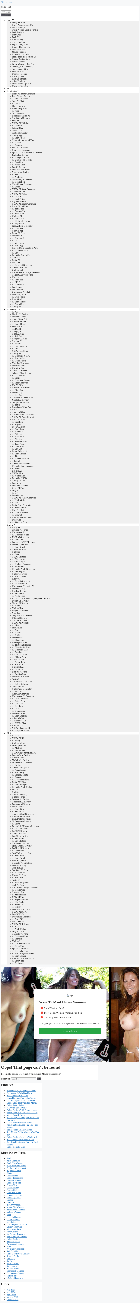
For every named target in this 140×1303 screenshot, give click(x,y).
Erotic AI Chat (18, 233)
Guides (10, 1200)
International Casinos (16, 1210)
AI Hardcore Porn (20, 250)
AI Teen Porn (18, 213)
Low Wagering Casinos (17, 1224)
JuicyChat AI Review (21, 96)
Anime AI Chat (18, 412)
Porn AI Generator (20, 485)
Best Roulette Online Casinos (19, 1130)
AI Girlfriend (17, 228)
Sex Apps (11, 1258)
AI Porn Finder (18, 138)
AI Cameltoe (17, 703)
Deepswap (16, 520)
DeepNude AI (18, 637)
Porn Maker (12, 91)
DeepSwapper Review (22, 544)
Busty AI (16, 527)
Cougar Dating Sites (21, 59)
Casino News (12, 1175)
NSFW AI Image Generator (24, 204)
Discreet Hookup (19, 74)
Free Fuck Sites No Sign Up (24, 57)
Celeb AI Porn (18, 488)
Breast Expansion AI (21, 116)
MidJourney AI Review (22, 179)
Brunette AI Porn (19, 672)
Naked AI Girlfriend (21, 363)
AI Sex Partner (18, 750)
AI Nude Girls (18, 500)
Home (9, 20)
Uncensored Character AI (23, 586)
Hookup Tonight (19, 79)
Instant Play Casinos (15, 1207)
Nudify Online (18, 480)
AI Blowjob (17, 515)
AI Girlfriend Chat (20, 650)
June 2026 (11, 1292)
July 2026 (11, 1290)
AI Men (15, 625)
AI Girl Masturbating (21, 943)
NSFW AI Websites (20, 123)
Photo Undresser (19, 106)
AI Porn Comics (19, 576)
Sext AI (15, 679)
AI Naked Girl (18, 873)
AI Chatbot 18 (18, 559)
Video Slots (12, 1276)
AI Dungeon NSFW (21, 157)
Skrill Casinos (13, 1263)
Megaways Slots (14, 1229)
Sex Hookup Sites (20, 69)
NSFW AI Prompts (20, 623)
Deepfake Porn (18, 365)
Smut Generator (19, 113)
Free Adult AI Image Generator (25, 826)
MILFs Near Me (19, 52)
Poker (9, 1246)
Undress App (17, 231)
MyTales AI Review (21, 760)
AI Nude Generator (20, 458)
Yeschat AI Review (20, 400)
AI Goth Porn (18, 446)
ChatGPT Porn (18, 659)
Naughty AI (17, 331)
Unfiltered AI (18, 667)
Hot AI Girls (17, 385)
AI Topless (16, 424)
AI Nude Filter (18, 476)
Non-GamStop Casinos (17, 1236)
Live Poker (11, 1222)
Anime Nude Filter (20, 319)
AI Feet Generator (20, 383)
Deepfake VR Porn (20, 676)
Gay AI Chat (17, 130)
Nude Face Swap (19, 574)
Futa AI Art (17, 326)
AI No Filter (17, 177)
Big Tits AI (17, 471)
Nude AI (16, 941)
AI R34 (15, 926)
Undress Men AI (19, 743)
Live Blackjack (13, 1219)
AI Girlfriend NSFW (21, 356)
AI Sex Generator (19, 346)
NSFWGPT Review (21, 843)
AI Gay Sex (17, 395)
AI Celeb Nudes (19, 361)
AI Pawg (16, 824)
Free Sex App (18, 71)
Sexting (10, 525)
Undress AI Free (19, 321)
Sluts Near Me (18, 49)
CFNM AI (16, 258)
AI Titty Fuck (18, 209)
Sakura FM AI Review (22, 373)
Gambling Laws (14, 1197)
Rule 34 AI (17, 299)
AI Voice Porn (18, 838)
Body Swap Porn (19, 108)
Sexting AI (16, 880)
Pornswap (16, 483)
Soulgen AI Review (20, 402)
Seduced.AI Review (21, 799)
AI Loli (15, 348)
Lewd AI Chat (18, 921)
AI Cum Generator (20, 699)
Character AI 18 (19, 721)
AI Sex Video (18, 304)
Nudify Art (16, 353)
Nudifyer (16, 552)
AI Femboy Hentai (20, 775)
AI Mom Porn (18, 593)
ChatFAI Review (19, 591)
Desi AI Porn (17, 289)
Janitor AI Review (20, 147)
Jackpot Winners (14, 1212)
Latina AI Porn (18, 419)
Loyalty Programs (14, 1227)
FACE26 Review (19, 831)
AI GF (15, 493)
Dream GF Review (20, 601)
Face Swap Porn (19, 860)
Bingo (9, 1173)
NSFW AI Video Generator (24, 498)
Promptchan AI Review (22, 762)
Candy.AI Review (20, 98)
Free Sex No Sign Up (21, 84)
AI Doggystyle (18, 238)
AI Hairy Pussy (18, 946)
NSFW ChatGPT (19, 267)
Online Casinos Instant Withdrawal (22, 1137)
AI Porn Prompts (19, 784)
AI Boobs (16, 343)
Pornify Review (19, 167)
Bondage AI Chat (19, 642)
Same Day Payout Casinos (18, 1254)
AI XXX (16, 635)
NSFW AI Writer (19, 194)
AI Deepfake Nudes (20, 730)
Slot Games (12, 1266)
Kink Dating (17, 39)
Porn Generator (13, 309)
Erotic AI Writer (19, 782)
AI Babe (15, 502)
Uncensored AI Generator (23, 696)
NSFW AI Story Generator (23, 189)
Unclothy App (18, 368)
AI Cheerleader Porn (21, 647)
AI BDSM (16, 907)
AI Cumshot (17, 669)
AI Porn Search (18, 547)
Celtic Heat (6, 7)
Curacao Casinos (14, 1192)
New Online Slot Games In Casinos (22, 1112)
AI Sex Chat (17, 877)
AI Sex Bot (17, 449)
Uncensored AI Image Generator (26, 272)
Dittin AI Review (19, 618)
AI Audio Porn (18, 596)
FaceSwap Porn (19, 294)
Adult (9, 1158)
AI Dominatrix (18, 711)
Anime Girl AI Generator (23, 814)
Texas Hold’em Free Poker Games (21, 1098)
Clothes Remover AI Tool (23, 140)
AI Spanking (17, 162)
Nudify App (17, 135)
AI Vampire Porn (19, 522)
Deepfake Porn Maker (21, 255)
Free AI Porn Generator (22, 226)
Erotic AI (16, 260)
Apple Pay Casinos (15, 1163)
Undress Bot (17, 270)
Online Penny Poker (15, 1105)
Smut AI (15, 789)
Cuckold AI (17, 341)
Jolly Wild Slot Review (17, 1108)
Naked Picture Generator (22, 414)
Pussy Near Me (18, 22)
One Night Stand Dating (22, 66)
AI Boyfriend (18, 223)
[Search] (39, 1078)
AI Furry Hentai (19, 324)
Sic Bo (9, 1261)
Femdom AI (17, 287)
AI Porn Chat (18, 218)
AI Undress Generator (21, 564)
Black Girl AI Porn (20, 206)
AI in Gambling (13, 1161)
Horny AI (16, 277)
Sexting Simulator (19, 133)
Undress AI (17, 216)
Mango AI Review (20, 603)
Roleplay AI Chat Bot (21, 407)
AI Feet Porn (17, 422)
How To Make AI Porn (22, 517)
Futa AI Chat (17, 128)
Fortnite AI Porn (19, 317)
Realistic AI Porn (19, 654)
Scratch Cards (13, 1256)
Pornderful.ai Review (21, 755)
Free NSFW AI (18, 914)
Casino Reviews (14, 1180)
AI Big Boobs (18, 902)
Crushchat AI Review (21, 802)
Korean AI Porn (19, 875)
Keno (9, 1214)
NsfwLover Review (20, 172)
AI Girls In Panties (20, 512)
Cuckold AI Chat (19, 620)
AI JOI (15, 312)
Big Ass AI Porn (19, 201)
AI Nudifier (17, 606)
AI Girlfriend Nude (20, 535)
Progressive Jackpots (15, 1249)
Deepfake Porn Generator (23, 466)
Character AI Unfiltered (22, 863)
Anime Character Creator (23, 958)
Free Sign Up (70, 1030)
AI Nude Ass (17, 432)
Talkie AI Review (19, 370)
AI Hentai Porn (18, 182)
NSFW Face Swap (20, 351)
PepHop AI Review (20, 848)
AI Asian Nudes (19, 770)
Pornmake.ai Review (21, 804)
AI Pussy (16, 468)
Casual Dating (13, 1187)
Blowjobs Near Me (20, 54)
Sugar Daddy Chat (20, 44)
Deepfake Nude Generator (23, 569)
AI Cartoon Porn (19, 211)
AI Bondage (17, 652)
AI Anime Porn (18, 662)
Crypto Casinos (13, 1190)
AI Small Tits (18, 904)
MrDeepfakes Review (21, 821)
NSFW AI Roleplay (20, 924)
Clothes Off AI (18, 191)
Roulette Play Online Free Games (21, 1090)
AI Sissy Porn (18, 390)
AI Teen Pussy (18, 444)
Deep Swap (17, 392)
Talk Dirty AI (18, 686)
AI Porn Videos (19, 302)
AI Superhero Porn (20, 899)
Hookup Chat (18, 76)
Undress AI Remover (21, 816)
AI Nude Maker (19, 929)
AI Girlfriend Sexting (21, 380)
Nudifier (15, 792)
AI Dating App (18, 963)
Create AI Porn (18, 892)
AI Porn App (17, 245)
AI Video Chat (18, 165)
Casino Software (14, 1183)
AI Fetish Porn (18, 701)
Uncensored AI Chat (21, 292)
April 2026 (11, 1294)
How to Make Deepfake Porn (25, 248)
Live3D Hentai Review (22, 819)
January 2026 (12, 1297)
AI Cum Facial (18, 297)
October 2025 (12, 1299)
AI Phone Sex (18, 640)
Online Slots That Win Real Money (22, 1103)
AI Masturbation (19, 895)
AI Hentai (16, 143)
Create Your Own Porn (22, 681)
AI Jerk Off (17, 336)
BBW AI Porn (18, 897)
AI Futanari (17, 777)
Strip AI (15, 120)
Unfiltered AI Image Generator (25, 887)
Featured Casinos (14, 1195)
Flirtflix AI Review (20, 314)
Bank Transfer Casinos (16, 1165)
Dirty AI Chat (18, 510)
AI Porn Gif (17, 919)
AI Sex (15, 253)
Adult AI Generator (20, 694)
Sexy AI (15, 490)
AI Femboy (17, 145)
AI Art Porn (17, 125)
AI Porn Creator (19, 956)
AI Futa (15, 554)
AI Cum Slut (17, 196)
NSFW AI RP (18, 738)
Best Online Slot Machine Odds (20, 1139)
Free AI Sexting (19, 865)
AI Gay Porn (17, 706)
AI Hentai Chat (18, 890)
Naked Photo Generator (22, 184)
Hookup (10, 1202)
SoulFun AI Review (20, 530)
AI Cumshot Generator (22, 265)
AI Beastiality (18, 566)
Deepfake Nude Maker (22, 787)
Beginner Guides (14, 1170)
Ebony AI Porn (18, 427)
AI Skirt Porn (18, 855)
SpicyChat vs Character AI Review (27, 152)
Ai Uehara (16, 103)
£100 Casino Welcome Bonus (19, 1122)
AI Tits (15, 456)
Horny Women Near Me (22, 25)
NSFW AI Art (18, 473)
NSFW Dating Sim (20, 767)
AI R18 (15, 735)
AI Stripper (17, 434)
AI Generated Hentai (21, 780)
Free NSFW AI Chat (21, 909)
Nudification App (19, 794)
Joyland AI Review (20, 155)
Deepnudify (17, 235)
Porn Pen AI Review (21, 169)
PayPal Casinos (13, 1241)
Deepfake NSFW (19, 478)
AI (8, 88)
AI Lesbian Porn (19, 674)
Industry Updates (14, 1205)
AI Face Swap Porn (20, 882)
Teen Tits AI (17, 868)
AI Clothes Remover (21, 221)
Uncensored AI (18, 532)
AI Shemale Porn (19, 441)
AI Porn (15, 630)
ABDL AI (16, 329)
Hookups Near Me (20, 86)
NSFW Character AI (21, 728)
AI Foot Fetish (18, 199)
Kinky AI (16, 579)
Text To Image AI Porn (22, 853)
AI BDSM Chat (19, 723)
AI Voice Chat (18, 811)
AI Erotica (16, 765)
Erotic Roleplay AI (20, 451)
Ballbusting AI (18, 571)
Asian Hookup (18, 42)
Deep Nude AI (18, 713)
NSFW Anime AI (19, 912)
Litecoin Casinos (14, 1217)
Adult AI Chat (18, 718)
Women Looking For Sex (23, 64)
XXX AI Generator (20, 537)
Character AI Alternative (22, 397)
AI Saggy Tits (18, 961)
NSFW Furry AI (19, 561)
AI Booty (16, 740)
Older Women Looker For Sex (25, 30)
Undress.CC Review (21, 387)
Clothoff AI (17, 691)
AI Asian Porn (18, 850)
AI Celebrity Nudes (20, 684)
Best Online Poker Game (17, 1095)
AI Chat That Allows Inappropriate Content (31, 598)
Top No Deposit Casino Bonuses (21, 1100)
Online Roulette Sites (16, 1147)
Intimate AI (17, 628)
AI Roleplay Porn (19, 584)
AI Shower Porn (19, 507)
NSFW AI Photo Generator (24, 417)
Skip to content (7, 2)
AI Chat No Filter (19, 828)
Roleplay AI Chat (19, 339)
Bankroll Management (16, 1168)
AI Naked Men (18, 375)
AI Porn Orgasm (19, 454)
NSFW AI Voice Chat (21, 549)
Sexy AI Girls (18, 931)
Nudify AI (16, 306)
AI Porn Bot (17, 280)
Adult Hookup (18, 81)
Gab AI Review (19, 833)
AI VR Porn (17, 664)
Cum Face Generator (21, 150)
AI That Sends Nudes (21, 645)
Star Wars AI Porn (20, 870)
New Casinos (12, 1232)
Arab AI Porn (18, 885)
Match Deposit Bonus (16, 1115)
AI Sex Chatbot (19, 841)
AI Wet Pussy (18, 243)
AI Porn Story (18, 772)
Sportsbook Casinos (15, 1271)
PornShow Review (20, 836)
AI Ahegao (17, 439)
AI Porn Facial (18, 858)
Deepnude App (18, 588)
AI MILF (16, 282)
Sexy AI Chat (18, 101)
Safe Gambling (13, 1251)
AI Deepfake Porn (20, 951)
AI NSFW (16, 632)
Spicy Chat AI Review (22, 846)
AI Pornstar (17, 939)
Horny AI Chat (18, 725)
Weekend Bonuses (15, 1278)
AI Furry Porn (18, 429)
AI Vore (15, 111)
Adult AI (16, 461)
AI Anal (15, 240)
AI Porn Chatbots (19, 716)
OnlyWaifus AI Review (22, 615)
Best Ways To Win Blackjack (19, 1093)
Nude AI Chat (18, 334)
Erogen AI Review (20, 610)
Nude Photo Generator (22, 689)
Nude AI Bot (17, 608)
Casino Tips (12, 1185)
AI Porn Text (17, 539)
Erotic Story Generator (22, 505)
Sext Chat (16, 35)
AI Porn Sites (18, 809)
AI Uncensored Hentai (22, 160)
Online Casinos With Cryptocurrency (23, 1110)
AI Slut (15, 174)
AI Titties (16, 405)
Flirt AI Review (19, 806)
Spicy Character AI (20, 948)
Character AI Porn (20, 934)
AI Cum (15, 708)
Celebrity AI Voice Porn (22, 275)
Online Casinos (13, 1239)
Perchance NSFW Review (23, 542)
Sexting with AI (19, 745)
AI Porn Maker (18, 358)
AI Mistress (17, 748)
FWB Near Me (18, 61)
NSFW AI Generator (21, 463)
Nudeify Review (19, 797)
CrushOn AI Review (21, 118)
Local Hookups (18, 27)
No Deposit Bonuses (15, 1234)
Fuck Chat (16, 37)
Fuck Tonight (18, 32)
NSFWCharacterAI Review (24, 753)
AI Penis (16, 378)
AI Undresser (18, 284)
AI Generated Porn (20, 936)
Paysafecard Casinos (15, 1244)
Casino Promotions (15, 1178)
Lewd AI (16, 262)
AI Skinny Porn (19, 657)
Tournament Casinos (15, 1273)
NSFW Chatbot (19, 557)
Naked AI (16, 613)
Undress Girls (18, 758)
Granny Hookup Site (21, 47)
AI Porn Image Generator (23, 953)
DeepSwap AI (18, 495)
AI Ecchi (16, 187)
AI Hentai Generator (21, 581)
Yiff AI (15, 410)
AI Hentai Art (18, 436)
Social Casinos (13, 1268)
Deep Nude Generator (21, 917)
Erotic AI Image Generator (23, 94)
